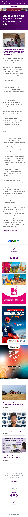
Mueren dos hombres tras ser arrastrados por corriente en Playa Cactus (13, 404)
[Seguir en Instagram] (17, 258)
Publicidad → (5, 1)
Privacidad (14, 488)
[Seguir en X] (14, 258)
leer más (6, 407)
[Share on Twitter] (12, 241)
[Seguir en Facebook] (11, 258)
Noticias (14, 6)
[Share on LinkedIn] (18, 241)
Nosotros (14, 486)
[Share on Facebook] (9, 241)
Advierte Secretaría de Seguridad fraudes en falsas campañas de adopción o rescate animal (13, 457)
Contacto (14, 484)
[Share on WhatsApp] (15, 241)
